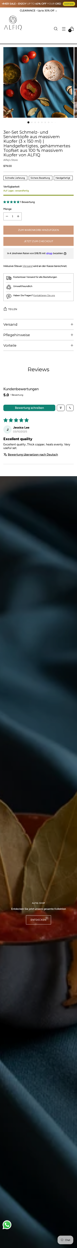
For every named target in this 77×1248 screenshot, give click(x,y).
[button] (11, 201)
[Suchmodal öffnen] (55, 29)
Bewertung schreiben (29, 408)
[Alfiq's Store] (12, 23)
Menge (7, 208)
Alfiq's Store (10, 159)
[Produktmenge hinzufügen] (18, 216)
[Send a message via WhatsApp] (7, 1225)
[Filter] (61, 408)
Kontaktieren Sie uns (44, 295)
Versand (28, 265)
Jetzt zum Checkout (38, 241)
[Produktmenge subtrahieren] (7, 216)
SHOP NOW (69, 4)
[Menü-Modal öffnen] (63, 29)
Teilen (12, 309)
